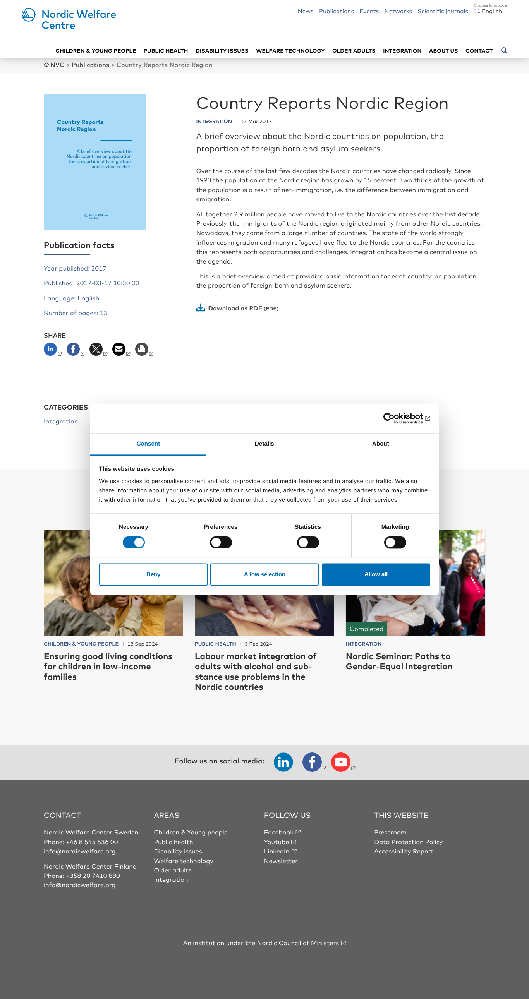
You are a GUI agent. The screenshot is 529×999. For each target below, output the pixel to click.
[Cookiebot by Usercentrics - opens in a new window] (396, 418)
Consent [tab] (148, 443)
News (306, 11)
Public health (166, 50)
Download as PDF (235, 307)
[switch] (221, 542)
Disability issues (222, 50)
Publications (336, 11)
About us (443, 50)
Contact (479, 50)
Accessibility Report (404, 850)
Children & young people (95, 50)
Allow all (376, 574)
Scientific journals (442, 11)
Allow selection (264, 574)
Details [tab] (264, 443)
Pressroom (390, 832)
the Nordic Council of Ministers (292, 942)
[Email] (122, 351)
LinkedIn (277, 850)
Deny (153, 574)
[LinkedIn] (54, 351)
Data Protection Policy (408, 841)
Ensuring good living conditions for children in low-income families (108, 666)
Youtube (276, 841)
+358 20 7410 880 (93, 875)
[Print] (145, 351)
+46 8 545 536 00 (92, 841)
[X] (99, 351)
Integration (402, 50)
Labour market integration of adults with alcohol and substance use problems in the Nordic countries (256, 671)
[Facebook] (76, 351)
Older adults (354, 50)
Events (369, 11)
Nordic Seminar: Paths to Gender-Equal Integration (399, 661)
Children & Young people (191, 832)
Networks (398, 11)
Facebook (279, 832)
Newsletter (281, 860)
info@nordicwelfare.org (80, 850)
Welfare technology (290, 50)
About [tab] (380, 443)
